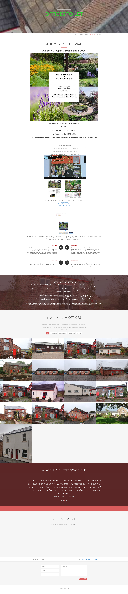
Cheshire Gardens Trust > (65, 205)
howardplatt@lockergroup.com (90, 559)
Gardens (92, 34)
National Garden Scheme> (65, 204)
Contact (99, 34)
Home (76, 34)
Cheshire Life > (65, 202)
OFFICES (86, 34)
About (81, 34)
